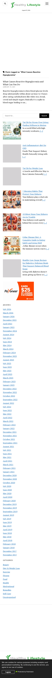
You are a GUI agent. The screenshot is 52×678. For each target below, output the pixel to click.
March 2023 (8, 378)
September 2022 (10, 399)
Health (6, 582)
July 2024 (7, 338)
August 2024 (8, 334)
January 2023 (9, 385)
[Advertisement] (26, 41)
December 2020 (10, 475)
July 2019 (7, 518)
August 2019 (8, 515)
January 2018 (9, 547)
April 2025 (7, 323)
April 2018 (7, 540)
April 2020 (7, 497)
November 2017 (10, 555)
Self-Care (7, 593)
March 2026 (8, 313)
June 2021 (7, 453)
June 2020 (7, 490)
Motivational (8, 586)
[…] (41, 131)
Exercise (6, 572)
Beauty (6, 564)
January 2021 (9, 471)
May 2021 (7, 457)
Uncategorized (9, 597)
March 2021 (8, 464)
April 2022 (7, 417)
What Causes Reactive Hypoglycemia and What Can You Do (23, 83)
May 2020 (7, 493)
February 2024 (9, 352)
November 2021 (10, 435)
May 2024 (7, 345)
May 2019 (7, 526)
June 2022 (7, 410)
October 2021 (9, 439)
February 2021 (9, 468)
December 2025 (10, 320)
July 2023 (7, 363)
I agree (8, 672)
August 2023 (8, 360)
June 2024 (7, 341)
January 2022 (9, 428)
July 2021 (7, 450)
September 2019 (10, 511)
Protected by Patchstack (25, 672)
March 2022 (8, 421)
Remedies (7, 590)
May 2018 (7, 536)
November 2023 (10, 356)
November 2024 (10, 331)
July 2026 (7, 309)
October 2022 (9, 396)
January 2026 (9, 316)
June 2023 (7, 367)
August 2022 (8, 403)
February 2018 (9, 544)
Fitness (6, 575)
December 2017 (10, 551)
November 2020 (10, 479)
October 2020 (9, 482)
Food (5, 579)
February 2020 (9, 500)
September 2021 (10, 443)
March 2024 (8, 349)
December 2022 (10, 388)
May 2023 (7, 370)
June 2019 (7, 522)
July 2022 (7, 406)
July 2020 (7, 486)
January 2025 (9, 327)
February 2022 (9, 425)
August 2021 (8, 446)
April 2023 (7, 374)
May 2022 (7, 414)
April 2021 (7, 461)
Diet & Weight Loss (11, 568)
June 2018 (7, 533)
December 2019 (10, 504)
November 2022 (10, 392)
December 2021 (10, 432)
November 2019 (10, 508)
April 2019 (7, 529)
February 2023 (9, 381)
